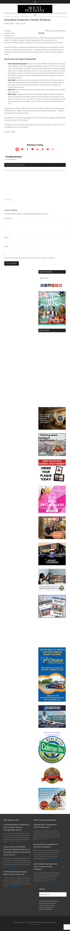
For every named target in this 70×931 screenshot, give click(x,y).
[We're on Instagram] (60, 286)
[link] (52, 749)
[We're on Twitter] (45, 286)
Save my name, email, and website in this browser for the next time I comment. (29, 258)
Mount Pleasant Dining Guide (47, 903)
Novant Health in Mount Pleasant (48, 901)
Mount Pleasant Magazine (34, 9)
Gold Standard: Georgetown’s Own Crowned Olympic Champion (45, 866)
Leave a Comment (20, 23)
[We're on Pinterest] (53, 286)
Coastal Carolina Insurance (47, 905)
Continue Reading (14, 841)
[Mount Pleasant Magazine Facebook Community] (56, 286)
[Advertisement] (35, 186)
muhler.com (11, 127)
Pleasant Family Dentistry (46, 907)
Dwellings (22, 165)
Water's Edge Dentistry (45, 909)
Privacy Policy (35, 924)
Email (6, 246)
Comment (8, 218)
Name (6, 237)
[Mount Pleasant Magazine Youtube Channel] (49, 286)
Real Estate (15, 165)
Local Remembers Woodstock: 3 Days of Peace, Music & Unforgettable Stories (16, 827)
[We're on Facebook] (42, 286)
